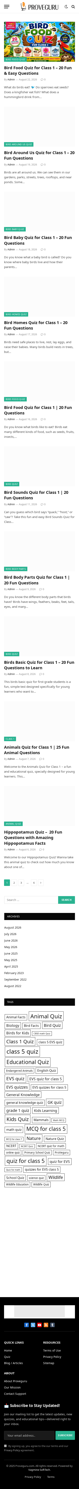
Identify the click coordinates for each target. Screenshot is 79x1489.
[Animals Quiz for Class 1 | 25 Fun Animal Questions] (39, 721)
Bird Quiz (12, 484)
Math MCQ (58, 1120)
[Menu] (6, 6)
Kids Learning (45, 1110)
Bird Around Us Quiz (19, 144)
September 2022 (15, 979)
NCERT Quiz (27, 1146)
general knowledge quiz (24, 1102)
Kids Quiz (17, 1119)
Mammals (41, 1120)
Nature (34, 1138)
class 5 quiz (22, 1051)
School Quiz (15, 1177)
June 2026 (11, 940)
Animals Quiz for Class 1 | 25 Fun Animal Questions (36, 749)
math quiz (13, 1129)
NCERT (11, 1146)
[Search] (73, 6)
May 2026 (10, 947)
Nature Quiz (55, 1138)
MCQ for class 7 (14, 1139)
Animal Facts (16, 1017)
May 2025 (10, 960)
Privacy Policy (12, 1450)
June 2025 (11, 953)
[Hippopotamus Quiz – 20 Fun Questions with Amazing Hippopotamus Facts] (39, 806)
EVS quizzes (17, 1087)
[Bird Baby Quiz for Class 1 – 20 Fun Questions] (39, 212)
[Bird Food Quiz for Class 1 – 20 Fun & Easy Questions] (39, 42)
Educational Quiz (27, 1062)
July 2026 (10, 934)
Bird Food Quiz (15, 59)
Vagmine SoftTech (39, 1470)
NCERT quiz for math (51, 1146)
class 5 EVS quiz (50, 1042)
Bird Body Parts (16, 568)
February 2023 (14, 973)
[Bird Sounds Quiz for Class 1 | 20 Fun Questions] (39, 466)
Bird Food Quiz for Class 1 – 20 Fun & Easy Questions (38, 70)
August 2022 (12, 986)
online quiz (13, 1152)
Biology (12, 1025)
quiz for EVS (60, 1161)
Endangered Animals (19, 1071)
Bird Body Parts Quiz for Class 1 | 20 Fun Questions (37, 579)
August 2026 (12, 927)
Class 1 (10, 738)
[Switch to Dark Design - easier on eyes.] (66, 7)
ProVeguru (61, 1152)
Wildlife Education (17, 1184)
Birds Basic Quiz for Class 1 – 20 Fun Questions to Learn (39, 665)
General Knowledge (23, 1094)
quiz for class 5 (25, 1161)
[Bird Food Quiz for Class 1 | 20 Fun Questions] (39, 381)
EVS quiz (15, 1078)
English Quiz (46, 1070)
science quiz (36, 1178)
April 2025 (11, 966)
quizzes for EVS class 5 (42, 1169)
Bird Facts (31, 1025)
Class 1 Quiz (20, 1041)
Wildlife (55, 1177)
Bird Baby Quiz (15, 229)
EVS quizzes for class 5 (49, 1087)
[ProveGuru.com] (39, 6)
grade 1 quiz (17, 1110)
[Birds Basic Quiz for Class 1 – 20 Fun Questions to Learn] (39, 636)
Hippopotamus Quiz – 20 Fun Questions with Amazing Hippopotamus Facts (33, 837)
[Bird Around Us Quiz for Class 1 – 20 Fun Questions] (39, 127)
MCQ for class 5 (46, 1128)
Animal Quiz (13, 823)
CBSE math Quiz (42, 1033)
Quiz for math (13, 1169)
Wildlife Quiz (41, 1184)
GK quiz (55, 1102)
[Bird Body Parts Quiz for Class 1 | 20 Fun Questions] (39, 551)
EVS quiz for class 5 (45, 1078)
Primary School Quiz (37, 1152)
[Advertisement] (39, 1235)
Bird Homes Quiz (16, 314)
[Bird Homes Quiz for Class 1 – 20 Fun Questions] (39, 297)
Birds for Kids (17, 1033)
